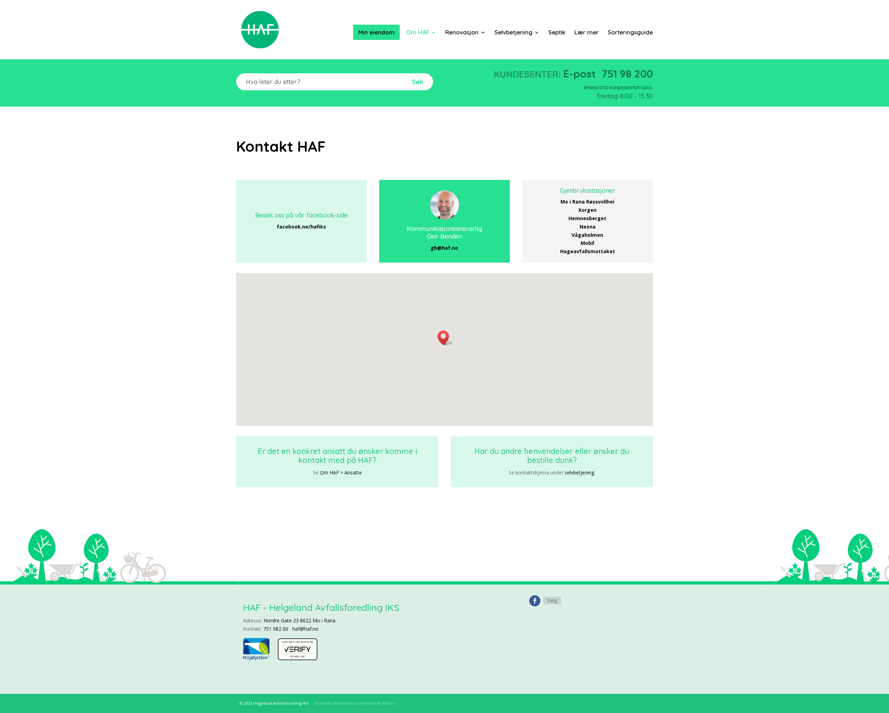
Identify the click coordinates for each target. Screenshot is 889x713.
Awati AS (389, 703)
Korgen (588, 210)
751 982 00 (275, 628)
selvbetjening (579, 472)
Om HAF (417, 33)
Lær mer (586, 33)
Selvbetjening (513, 33)
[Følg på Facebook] (534, 600)
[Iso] (297, 658)
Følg (552, 600)
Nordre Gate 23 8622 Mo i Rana (299, 620)
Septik (556, 33)
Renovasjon (462, 33)
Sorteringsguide (630, 33)
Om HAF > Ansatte (341, 472)
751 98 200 (627, 73)
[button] (446, 337)
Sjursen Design (345, 703)
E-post (579, 73)
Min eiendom (376, 32)
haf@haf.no (305, 628)
